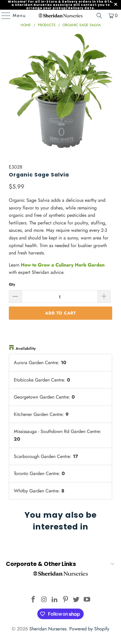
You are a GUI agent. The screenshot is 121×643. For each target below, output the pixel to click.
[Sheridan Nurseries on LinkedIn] (55, 599)
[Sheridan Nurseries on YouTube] (87, 599)
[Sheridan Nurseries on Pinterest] (65, 599)
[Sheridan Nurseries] (60, 15)
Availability (26, 348)
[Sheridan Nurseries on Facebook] (33, 599)
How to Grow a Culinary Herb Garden (63, 264)
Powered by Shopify (89, 628)
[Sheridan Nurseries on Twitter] (76, 599)
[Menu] (3, 15)
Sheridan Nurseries (47, 628)
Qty (12, 284)
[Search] (99, 15)
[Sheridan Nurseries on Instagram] (44, 599)
